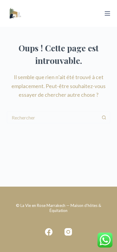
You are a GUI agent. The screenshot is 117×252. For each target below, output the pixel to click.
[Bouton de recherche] (104, 117)
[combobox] (52, 117)
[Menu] (107, 13)
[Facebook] (48, 232)
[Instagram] (68, 232)
